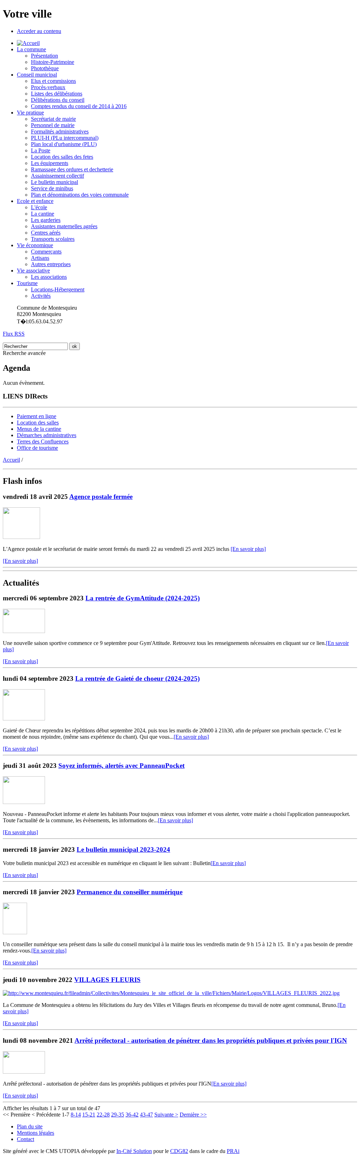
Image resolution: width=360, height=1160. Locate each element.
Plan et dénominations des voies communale (80, 195)
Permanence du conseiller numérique (129, 892)
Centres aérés (45, 233)
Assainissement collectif (57, 176)
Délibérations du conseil (57, 100)
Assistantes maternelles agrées (64, 226)
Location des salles (38, 423)
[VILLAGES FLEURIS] (171, 993)
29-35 (117, 1115)
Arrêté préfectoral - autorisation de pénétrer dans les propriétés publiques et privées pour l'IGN (211, 1040)
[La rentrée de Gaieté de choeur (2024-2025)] (24, 718)
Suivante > (166, 1115)
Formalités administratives (60, 131)
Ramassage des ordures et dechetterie (72, 169)
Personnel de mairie (53, 125)
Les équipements (49, 163)
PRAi (233, 1151)
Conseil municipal (37, 75)
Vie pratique (30, 113)
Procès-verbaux (48, 87)
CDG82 (179, 1151)
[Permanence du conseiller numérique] (15, 932)
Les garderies (45, 220)
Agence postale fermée (101, 496)
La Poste (40, 150)
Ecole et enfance (35, 201)
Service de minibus (52, 188)
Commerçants (46, 252)
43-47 (146, 1115)
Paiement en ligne (36, 416)
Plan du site (30, 1126)
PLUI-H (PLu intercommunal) (64, 138)
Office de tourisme (37, 448)
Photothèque (45, 68)
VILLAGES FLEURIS (107, 979)
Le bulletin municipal (54, 182)
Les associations (49, 277)
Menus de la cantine (39, 429)
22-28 (103, 1115)
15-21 (88, 1115)
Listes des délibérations (56, 94)
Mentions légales (35, 1133)
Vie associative (33, 270)
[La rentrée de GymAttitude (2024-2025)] (24, 631)
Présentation (44, 56)
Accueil (11, 460)
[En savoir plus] (248, 549)
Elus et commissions (53, 81)
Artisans (40, 258)
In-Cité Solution (134, 1151)
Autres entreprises (51, 264)
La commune (31, 49)
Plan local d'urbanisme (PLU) (64, 144)
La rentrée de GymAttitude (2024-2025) (142, 598)
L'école (39, 207)
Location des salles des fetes (62, 157)
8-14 (76, 1115)
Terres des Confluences (43, 441)
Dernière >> (193, 1115)
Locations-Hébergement (57, 289)
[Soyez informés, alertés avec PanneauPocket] (24, 802)
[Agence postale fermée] (21, 537)
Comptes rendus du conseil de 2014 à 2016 (79, 106)
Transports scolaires (53, 239)
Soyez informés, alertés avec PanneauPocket (121, 765)
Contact (25, 1139)
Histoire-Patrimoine (52, 62)
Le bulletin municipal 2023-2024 (123, 849)
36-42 (132, 1115)
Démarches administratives (46, 435)
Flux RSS (14, 334)
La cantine (42, 214)
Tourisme (27, 283)
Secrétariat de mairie (53, 119)
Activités (41, 296)
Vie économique (35, 245)
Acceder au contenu (39, 31)
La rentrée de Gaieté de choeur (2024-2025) (137, 678)
